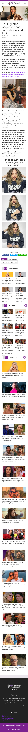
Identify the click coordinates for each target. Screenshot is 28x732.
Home (9, 729)
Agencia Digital (6, 720)
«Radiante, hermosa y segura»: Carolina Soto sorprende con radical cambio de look (13, 74)
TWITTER (14, 254)
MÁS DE (4, 259)
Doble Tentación (12, 259)
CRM (3, 715)
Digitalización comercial (8, 718)
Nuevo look (14, 262)
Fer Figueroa (5, 262)
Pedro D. (6, 36)
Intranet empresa (6, 716)
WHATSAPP (23, 254)
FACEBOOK (5, 254)
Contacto (18, 729)
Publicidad (13, 729)
